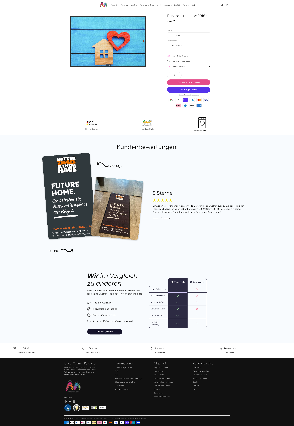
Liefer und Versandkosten (164, 382)
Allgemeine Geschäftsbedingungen (129, 378)
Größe (169, 31)
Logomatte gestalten (123, 368)
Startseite (196, 368)
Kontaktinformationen (138, 419)
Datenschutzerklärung (100, 419)
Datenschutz (159, 375)
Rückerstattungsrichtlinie (125, 382)
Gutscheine (119, 386)
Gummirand (172, 41)
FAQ (116, 371)
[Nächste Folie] (143, 41)
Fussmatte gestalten (201, 371)
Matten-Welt (73, 419)
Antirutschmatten (122, 389)
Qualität (157, 389)
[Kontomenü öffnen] (222, 5)
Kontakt (196, 386)
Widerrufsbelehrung (162, 378)
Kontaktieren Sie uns (162, 386)
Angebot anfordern (161, 368)
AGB (116, 375)
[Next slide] (167, 218)
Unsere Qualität (104, 331)
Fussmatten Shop (200, 375)
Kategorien (158, 393)
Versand (117, 419)
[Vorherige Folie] (72, 41)
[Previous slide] (155, 218)
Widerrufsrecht (86, 419)
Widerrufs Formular (162, 397)
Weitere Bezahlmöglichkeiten (189, 95)
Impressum (158, 371)
